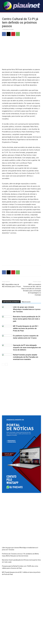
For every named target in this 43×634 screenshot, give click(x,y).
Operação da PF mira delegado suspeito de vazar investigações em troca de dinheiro (27, 347)
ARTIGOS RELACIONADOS (11, 302)
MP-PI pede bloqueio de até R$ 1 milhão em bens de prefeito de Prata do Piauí (25, 328)
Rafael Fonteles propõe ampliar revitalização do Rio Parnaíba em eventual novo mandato (25, 357)
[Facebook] (4, 34)
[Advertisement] (21, 53)
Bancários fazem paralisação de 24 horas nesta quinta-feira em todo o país (26, 319)
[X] (9, 34)
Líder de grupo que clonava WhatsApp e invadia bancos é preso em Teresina (26, 309)
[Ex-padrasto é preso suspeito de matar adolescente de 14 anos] (7, 338)
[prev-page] (3, 364)
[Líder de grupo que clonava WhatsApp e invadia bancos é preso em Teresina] (7, 309)
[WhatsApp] (18, 34)
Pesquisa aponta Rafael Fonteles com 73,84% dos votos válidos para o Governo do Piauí (20, 567)
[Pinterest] (13, 34)
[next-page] (6, 364)
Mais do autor (26, 302)
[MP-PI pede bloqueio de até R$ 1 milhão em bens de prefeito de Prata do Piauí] (7, 328)
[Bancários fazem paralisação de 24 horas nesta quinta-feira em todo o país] (7, 318)
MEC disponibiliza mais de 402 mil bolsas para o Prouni (11, 285)
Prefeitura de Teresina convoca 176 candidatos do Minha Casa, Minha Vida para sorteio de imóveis (20, 555)
